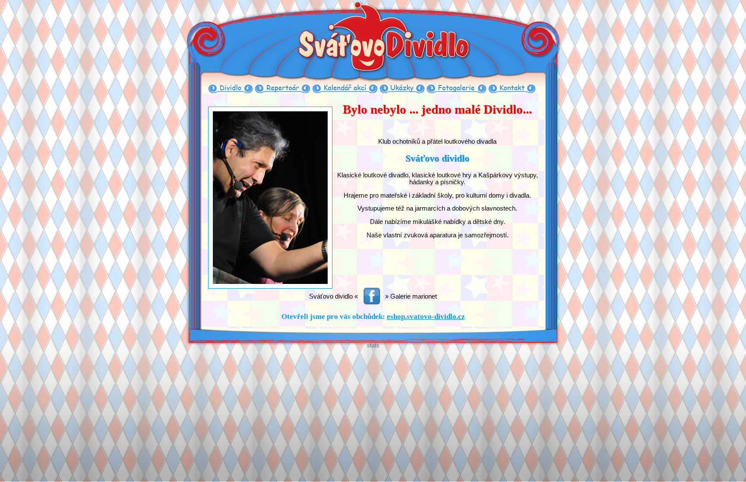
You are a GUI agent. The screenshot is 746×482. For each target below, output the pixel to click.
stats (373, 345)
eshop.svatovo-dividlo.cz (426, 316)
